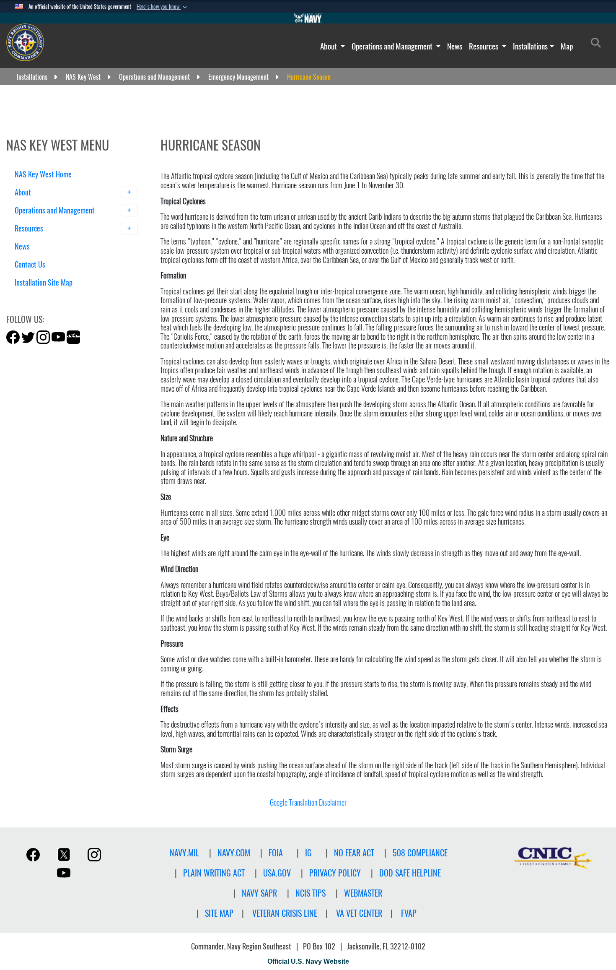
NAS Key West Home (43, 174)
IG (308, 852)
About (329, 46)
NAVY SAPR (259, 893)
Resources (484, 46)
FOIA (276, 852)
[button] (163, 7)
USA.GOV (277, 873)
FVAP (409, 913)
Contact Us (30, 264)
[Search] (58, 297)
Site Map (219, 913)
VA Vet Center (359, 913)
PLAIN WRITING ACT (214, 873)
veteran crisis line (284, 913)
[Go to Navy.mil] (308, 18)
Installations (530, 46)
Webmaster (363, 893)
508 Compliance (420, 852)
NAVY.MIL (184, 852)
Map (567, 46)
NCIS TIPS (310, 893)
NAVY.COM (233, 852)
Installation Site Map (43, 282)
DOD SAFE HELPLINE (410, 873)
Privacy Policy (335, 873)
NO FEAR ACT (354, 852)
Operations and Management (393, 46)
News (454, 46)
